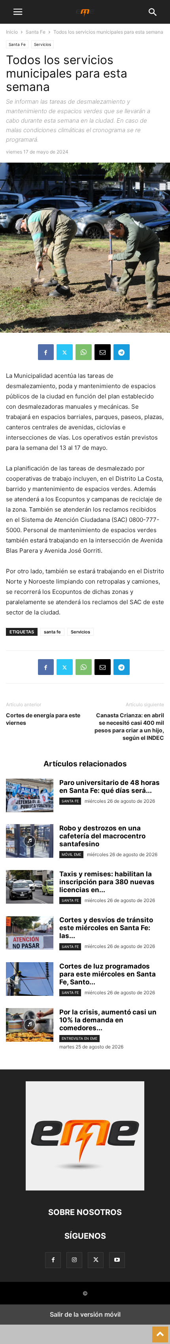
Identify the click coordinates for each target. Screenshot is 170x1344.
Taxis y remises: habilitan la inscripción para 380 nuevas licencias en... (107, 882)
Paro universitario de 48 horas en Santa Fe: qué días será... (109, 786)
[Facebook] (46, 352)
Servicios (42, 44)
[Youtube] (117, 1260)
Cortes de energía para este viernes (43, 719)
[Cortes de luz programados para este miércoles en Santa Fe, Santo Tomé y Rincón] (29, 980)
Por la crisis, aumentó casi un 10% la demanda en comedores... (108, 1020)
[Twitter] (65, 352)
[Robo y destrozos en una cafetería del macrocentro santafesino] (29, 842)
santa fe (52, 632)
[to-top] (160, 1331)
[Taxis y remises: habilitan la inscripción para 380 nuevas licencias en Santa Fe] (29, 888)
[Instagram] (74, 1260)
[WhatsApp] (84, 352)
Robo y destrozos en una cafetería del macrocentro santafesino (102, 836)
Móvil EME (71, 854)
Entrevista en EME (79, 1038)
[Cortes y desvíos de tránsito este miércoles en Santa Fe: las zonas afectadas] (29, 934)
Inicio (12, 32)
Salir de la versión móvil (85, 1314)
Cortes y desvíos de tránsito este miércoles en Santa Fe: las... (106, 928)
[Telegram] (121, 352)
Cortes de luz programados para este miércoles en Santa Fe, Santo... (107, 974)
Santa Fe (35, 32)
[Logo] (85, 1188)
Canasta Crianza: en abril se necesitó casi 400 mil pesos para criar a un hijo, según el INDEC (129, 726)
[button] (18, 12)
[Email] (102, 352)
